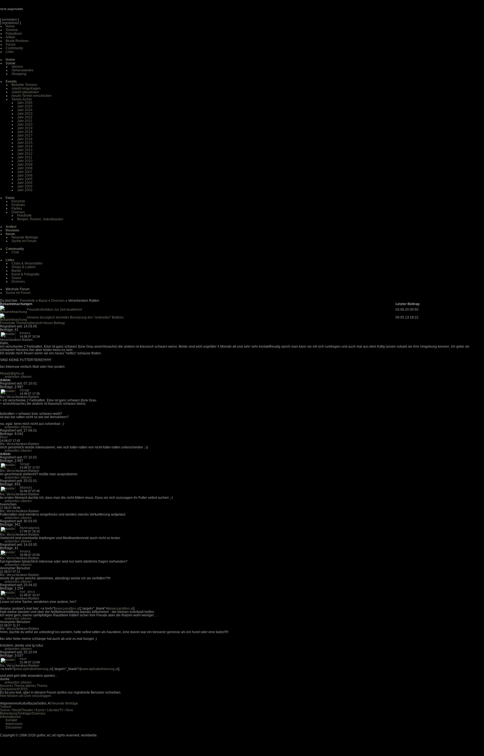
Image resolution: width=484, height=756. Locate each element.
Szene (16, 278)
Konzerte (18, 201)
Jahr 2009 (24, 165)
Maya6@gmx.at (12, 373)
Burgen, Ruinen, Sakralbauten (40, 219)
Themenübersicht (29, 323)
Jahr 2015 (24, 143)
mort (23, 659)
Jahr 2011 (24, 157)
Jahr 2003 (24, 186)
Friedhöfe (24, 215)
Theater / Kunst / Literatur (40, 710)
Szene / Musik (10, 710)
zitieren (26, 377)
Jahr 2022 (24, 117)
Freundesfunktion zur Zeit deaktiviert (54, 310)
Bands (16, 271)
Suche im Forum (23, 241)
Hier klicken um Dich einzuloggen (25, 696)
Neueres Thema (12, 686)
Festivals (18, 205)
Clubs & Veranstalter (27, 263)
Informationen (10, 717)
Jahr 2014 (24, 146)
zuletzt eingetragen (26, 88)
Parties (16, 208)
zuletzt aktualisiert (25, 92)
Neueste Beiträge (24, 237)
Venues (17, 67)
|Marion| (26, 488)
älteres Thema (36, 686)
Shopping (18, 74)
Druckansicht (10, 689)
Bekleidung (8, 713)
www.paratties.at (67, 608)
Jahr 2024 (24, 110)
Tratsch (5, 707)
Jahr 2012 (24, 154)
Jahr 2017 (24, 135)
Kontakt (11, 720)
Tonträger (24, 713)
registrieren (10, 23)
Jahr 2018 (24, 132)
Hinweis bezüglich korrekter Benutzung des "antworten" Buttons (75, 317)
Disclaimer (14, 727)
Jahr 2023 (24, 114)
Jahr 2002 (24, 190)
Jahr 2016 (24, 139)
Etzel (4, 437)
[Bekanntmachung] (13, 312)
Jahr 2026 (24, 103)
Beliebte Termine (24, 85)
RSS (24, 689)
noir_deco (27, 592)
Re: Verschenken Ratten (19, 397)
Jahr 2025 (24, 106)
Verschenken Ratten (16, 340)
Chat (15, 252)
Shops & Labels (23, 267)
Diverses (18, 212)
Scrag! (24, 390)
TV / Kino (66, 710)
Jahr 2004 (24, 183)
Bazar (43, 301)
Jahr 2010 (24, 161)
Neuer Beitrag (54, 323)
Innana (25, 333)
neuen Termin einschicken (31, 96)
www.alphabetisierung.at (33, 669)
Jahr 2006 (24, 175)
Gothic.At (32, 11)
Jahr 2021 (24, 121)
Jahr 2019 (24, 128)
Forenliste (27, 301)
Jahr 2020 (24, 125)
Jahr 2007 (24, 172)
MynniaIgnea (29, 528)
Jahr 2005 (24, 179)
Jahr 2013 (24, 150)
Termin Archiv (21, 99)
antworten (12, 377)
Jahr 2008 (24, 168)
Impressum (14, 724)
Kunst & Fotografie (25, 274)
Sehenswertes (22, 70)
